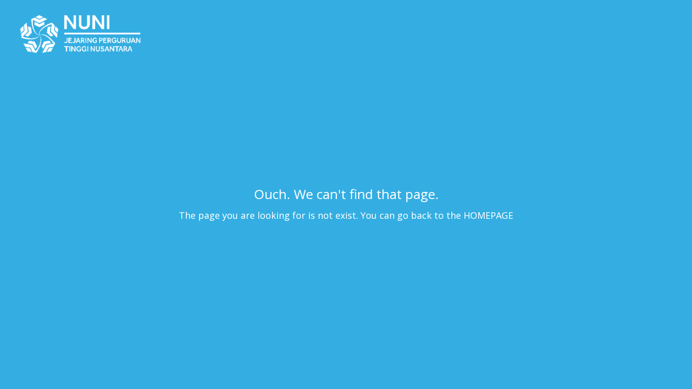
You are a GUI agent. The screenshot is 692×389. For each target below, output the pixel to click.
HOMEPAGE (488, 215)
